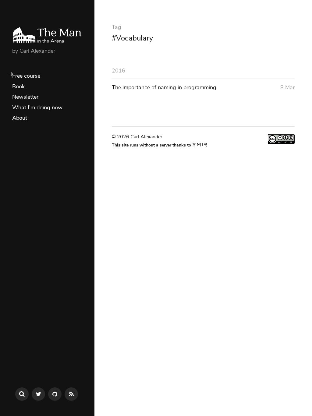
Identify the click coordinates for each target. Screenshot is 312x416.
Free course (26, 75)
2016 (118, 70)
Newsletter (25, 96)
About (19, 118)
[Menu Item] (38, 394)
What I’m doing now (37, 107)
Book (18, 86)
